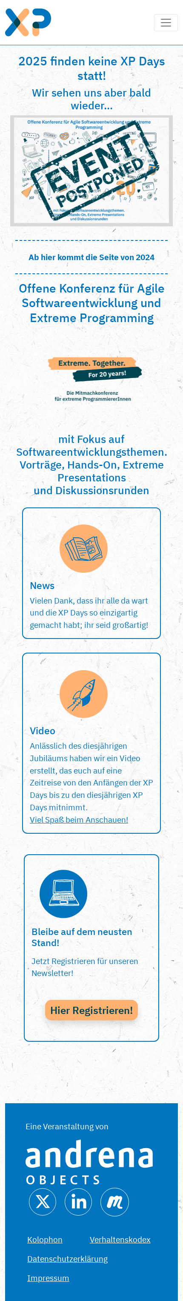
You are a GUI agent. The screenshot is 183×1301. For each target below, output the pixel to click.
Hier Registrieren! (91, 1010)
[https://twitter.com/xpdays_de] (43, 1201)
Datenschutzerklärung (67, 1258)
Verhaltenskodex (120, 1239)
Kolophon (45, 1239)
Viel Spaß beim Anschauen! (79, 819)
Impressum (48, 1277)
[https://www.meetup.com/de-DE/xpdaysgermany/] (114, 1201)
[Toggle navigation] (166, 22)
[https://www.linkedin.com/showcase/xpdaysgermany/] (78, 1201)
